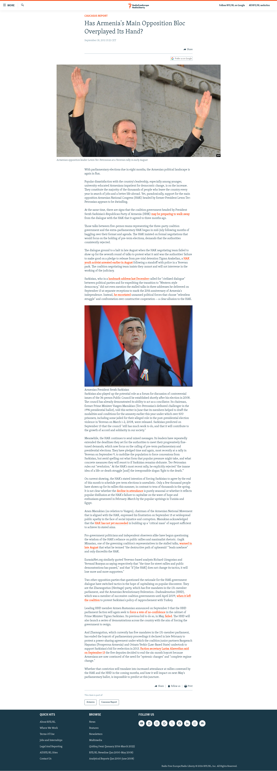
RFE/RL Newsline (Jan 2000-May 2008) (111, 752)
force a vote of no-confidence (147, 612)
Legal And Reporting (51, 746)
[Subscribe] (202, 723)
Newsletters (95, 734)
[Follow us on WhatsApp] (195, 723)
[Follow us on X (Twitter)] (172, 723)
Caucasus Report (96, 16)
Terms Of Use (47, 734)
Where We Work (49, 728)
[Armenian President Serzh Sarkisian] (138, 386)
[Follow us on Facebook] (179, 723)
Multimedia (95, 740)
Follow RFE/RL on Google (232, 5)
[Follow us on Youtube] (141, 723)
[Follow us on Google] (164, 723)
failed (168, 616)
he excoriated (122, 295)
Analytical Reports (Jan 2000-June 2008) (111, 759)
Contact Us (45, 759)
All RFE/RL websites (259, 5)
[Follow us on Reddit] (149, 723)
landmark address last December (129, 279)
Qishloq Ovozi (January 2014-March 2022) (112, 746)
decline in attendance (130, 491)
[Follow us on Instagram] (157, 723)
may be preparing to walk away (170, 214)
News (92, 722)
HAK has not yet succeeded (111, 523)
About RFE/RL (47, 722)
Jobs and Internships (51, 740)
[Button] (188, 49)
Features (94, 728)
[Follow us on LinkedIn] (187, 723)
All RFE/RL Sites (49, 752)
